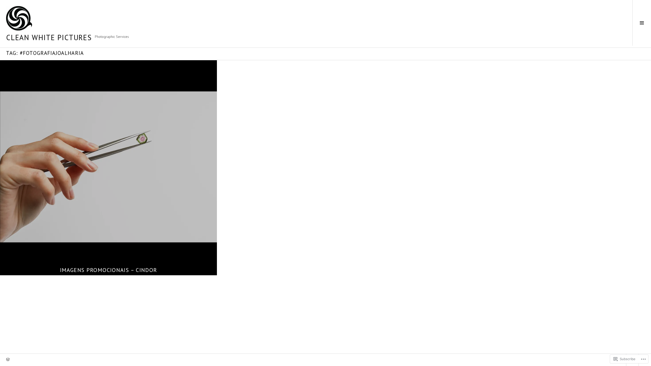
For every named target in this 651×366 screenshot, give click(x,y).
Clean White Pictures (49, 37)
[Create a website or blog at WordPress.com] (8, 360)
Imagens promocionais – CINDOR (108, 269)
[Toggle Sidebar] (641, 23)
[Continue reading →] (108, 166)
